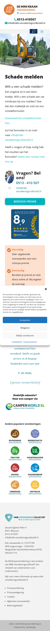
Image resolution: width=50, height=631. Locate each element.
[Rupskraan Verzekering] (15, 436)
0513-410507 (11, 534)
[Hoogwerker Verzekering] (35, 470)
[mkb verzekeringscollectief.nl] (25, 521)
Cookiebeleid (17, 341)
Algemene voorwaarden (18, 601)
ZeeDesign (31, 627)
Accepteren (25, 320)
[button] (45, 289)
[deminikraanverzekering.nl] (25, 14)
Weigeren (25, 327)
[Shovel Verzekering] (15, 470)
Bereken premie (25, 201)
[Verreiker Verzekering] (15, 487)
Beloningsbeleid (14, 605)
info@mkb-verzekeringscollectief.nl (26, 23)
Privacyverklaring (30, 341)
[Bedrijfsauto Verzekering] (35, 436)
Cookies (11, 596)
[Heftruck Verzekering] (35, 487)
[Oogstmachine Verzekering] (35, 453)
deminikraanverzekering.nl (28, 623)
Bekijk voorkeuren (25, 335)
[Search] (33, 31)
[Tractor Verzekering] (15, 453)
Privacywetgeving (15, 592)
